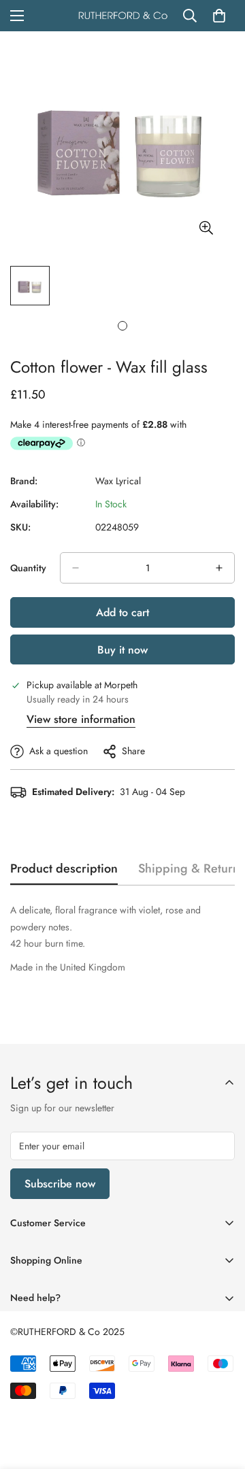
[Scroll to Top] (220, 1397)
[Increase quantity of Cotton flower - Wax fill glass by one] (219, 568)
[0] (219, 15)
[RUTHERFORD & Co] (123, 16)
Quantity (28, 568)
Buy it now (122, 650)
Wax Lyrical (118, 481)
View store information (81, 719)
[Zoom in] (206, 228)
